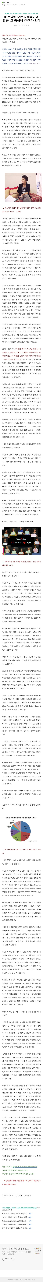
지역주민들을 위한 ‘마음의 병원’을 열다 (15, 1224)
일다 (8, 2)
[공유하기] (9, 1195)
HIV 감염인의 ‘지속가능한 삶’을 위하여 (15, 1228)
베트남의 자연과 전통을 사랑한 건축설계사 (15, 1214)
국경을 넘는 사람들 (9, 1208)
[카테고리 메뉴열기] (39, 3)
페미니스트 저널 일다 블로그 (15, 1249)
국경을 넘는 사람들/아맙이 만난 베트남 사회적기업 (21, 13)
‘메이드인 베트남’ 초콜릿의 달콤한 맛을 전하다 (15, 1217)
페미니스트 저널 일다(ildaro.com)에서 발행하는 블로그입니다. (16, 1253)
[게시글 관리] (12, 1195)
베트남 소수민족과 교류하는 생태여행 (15, 1221)
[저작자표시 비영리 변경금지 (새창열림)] (28, 1195)
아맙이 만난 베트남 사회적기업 (27, 1208)
